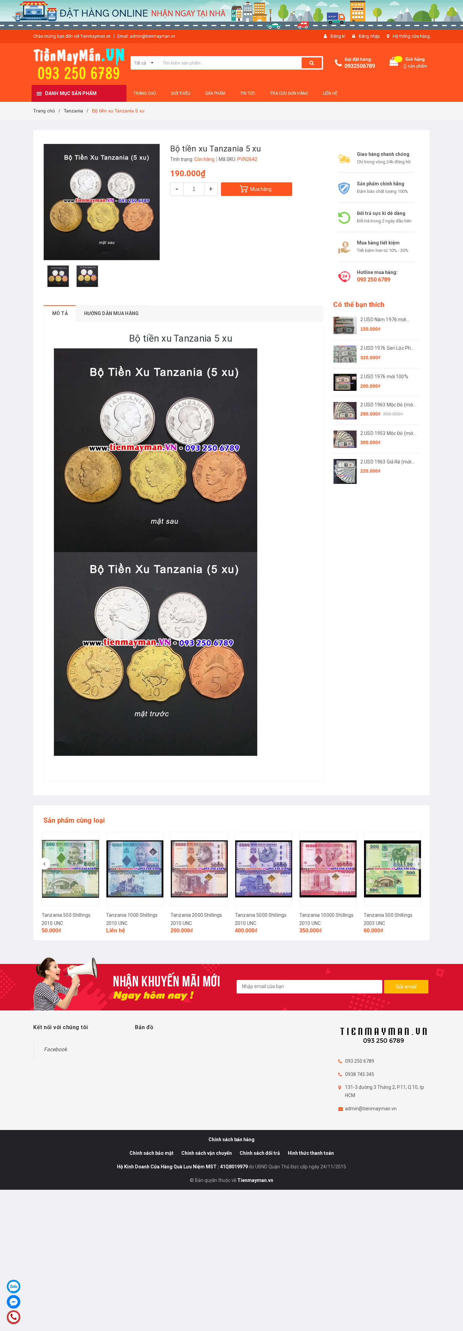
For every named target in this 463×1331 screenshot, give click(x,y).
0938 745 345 (359, 1074)
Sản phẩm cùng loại (74, 820)
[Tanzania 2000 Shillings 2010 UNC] (199, 869)
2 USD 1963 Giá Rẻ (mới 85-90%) (385, 462)
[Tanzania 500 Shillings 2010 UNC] (70, 869)
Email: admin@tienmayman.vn (146, 36)
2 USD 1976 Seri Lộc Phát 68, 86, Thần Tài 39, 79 (387, 348)
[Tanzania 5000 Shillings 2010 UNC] (264, 869)
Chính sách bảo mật (151, 1153)
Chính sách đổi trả (260, 1153)
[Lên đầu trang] (451, 1314)
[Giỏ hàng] (393, 63)
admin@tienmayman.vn (371, 1108)
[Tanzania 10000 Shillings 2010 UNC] (328, 869)
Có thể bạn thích (358, 304)
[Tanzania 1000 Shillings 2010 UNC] (135, 869)
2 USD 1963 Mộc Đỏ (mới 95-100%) (387, 405)
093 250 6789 (373, 279)
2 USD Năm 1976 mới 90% (383, 320)
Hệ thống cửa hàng (411, 36)
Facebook (55, 1049)
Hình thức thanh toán (311, 1153)
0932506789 (359, 66)
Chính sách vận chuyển (206, 1153)
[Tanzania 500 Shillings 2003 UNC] (392, 869)
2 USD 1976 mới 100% (384, 376)
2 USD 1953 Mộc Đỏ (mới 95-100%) (387, 434)
